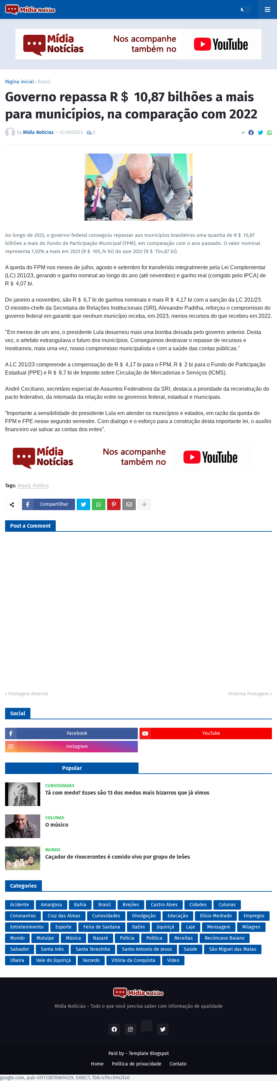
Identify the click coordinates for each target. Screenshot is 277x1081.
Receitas (183, 938)
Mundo (17, 938)
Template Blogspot (149, 1053)
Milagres (251, 927)
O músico (56, 825)
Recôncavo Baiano (225, 938)
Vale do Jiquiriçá (53, 960)
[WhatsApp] (269, 133)
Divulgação (144, 916)
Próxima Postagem (248, 694)
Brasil (44, 82)
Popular (72, 768)
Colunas (227, 905)
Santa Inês (52, 949)
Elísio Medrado (216, 916)
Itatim (138, 927)
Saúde (190, 949)
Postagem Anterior (28, 694)
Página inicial (19, 82)
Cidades (198, 905)
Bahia (80, 905)
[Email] (129, 504)
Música (73, 938)
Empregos (254, 916)
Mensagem (218, 927)
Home (97, 1064)
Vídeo (173, 960)
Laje (190, 927)
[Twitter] (260, 133)
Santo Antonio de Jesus (147, 949)
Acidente (19, 905)
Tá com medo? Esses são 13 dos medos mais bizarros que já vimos (127, 792)
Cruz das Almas (64, 916)
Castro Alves (164, 905)
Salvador (19, 949)
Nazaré (100, 938)
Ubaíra (17, 960)
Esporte (63, 927)
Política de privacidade (136, 1064)
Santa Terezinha (93, 949)
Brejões (131, 905)
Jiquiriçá (165, 927)
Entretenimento (27, 927)
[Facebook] (251, 133)
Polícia (127, 938)
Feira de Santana (101, 927)
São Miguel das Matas (232, 949)
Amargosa (51, 905)
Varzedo (91, 960)
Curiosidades (106, 916)
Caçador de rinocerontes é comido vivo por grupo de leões (117, 857)
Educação (178, 916)
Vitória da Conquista (133, 960)
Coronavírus (23, 916)
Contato (178, 1064)
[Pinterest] (114, 504)
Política (41, 486)
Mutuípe (45, 938)
